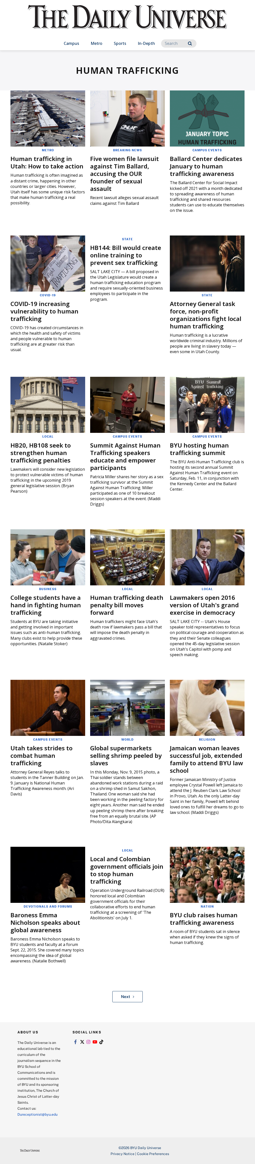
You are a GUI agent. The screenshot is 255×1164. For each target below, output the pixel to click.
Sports (120, 43)
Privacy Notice (122, 1154)
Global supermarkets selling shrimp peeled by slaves (126, 755)
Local (48, 436)
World (127, 739)
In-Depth (146, 43)
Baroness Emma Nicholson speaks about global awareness (45, 922)
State (127, 239)
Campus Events (207, 150)
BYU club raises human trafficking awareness (204, 919)
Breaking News (127, 150)
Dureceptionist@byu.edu (37, 1114)
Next (125, 996)
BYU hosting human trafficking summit (199, 449)
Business (48, 589)
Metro (96, 43)
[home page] (127, 22)
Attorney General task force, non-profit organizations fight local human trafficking (205, 315)
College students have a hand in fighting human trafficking (45, 605)
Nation (207, 906)
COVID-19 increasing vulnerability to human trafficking (44, 311)
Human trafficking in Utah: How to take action (46, 162)
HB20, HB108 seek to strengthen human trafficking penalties (40, 452)
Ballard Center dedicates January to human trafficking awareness (206, 166)
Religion (207, 739)
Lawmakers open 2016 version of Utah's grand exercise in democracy (204, 605)
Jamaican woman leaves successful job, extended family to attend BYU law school (206, 759)
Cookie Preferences (153, 1154)
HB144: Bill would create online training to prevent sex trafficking (125, 255)
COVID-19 (48, 295)
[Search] (190, 43)
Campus (71, 43)
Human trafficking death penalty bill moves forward (126, 605)
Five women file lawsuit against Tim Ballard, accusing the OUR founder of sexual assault (124, 174)
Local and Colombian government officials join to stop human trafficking (126, 870)
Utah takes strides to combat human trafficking (41, 755)
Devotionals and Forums (48, 906)
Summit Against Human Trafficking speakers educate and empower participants (125, 456)
